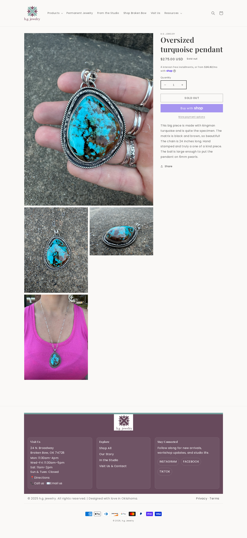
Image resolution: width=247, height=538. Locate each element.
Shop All (105, 448)
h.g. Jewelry (128, 520)
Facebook (191, 461)
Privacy (201, 498)
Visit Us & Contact (113, 466)
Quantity (166, 77)
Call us (37, 483)
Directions (40, 478)
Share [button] (169, 166)
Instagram (168, 461)
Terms (214, 498)
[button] (55, 13)
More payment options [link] (191, 116)
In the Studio (108, 460)
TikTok (164, 471)
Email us (54, 483)
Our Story (106, 454)
